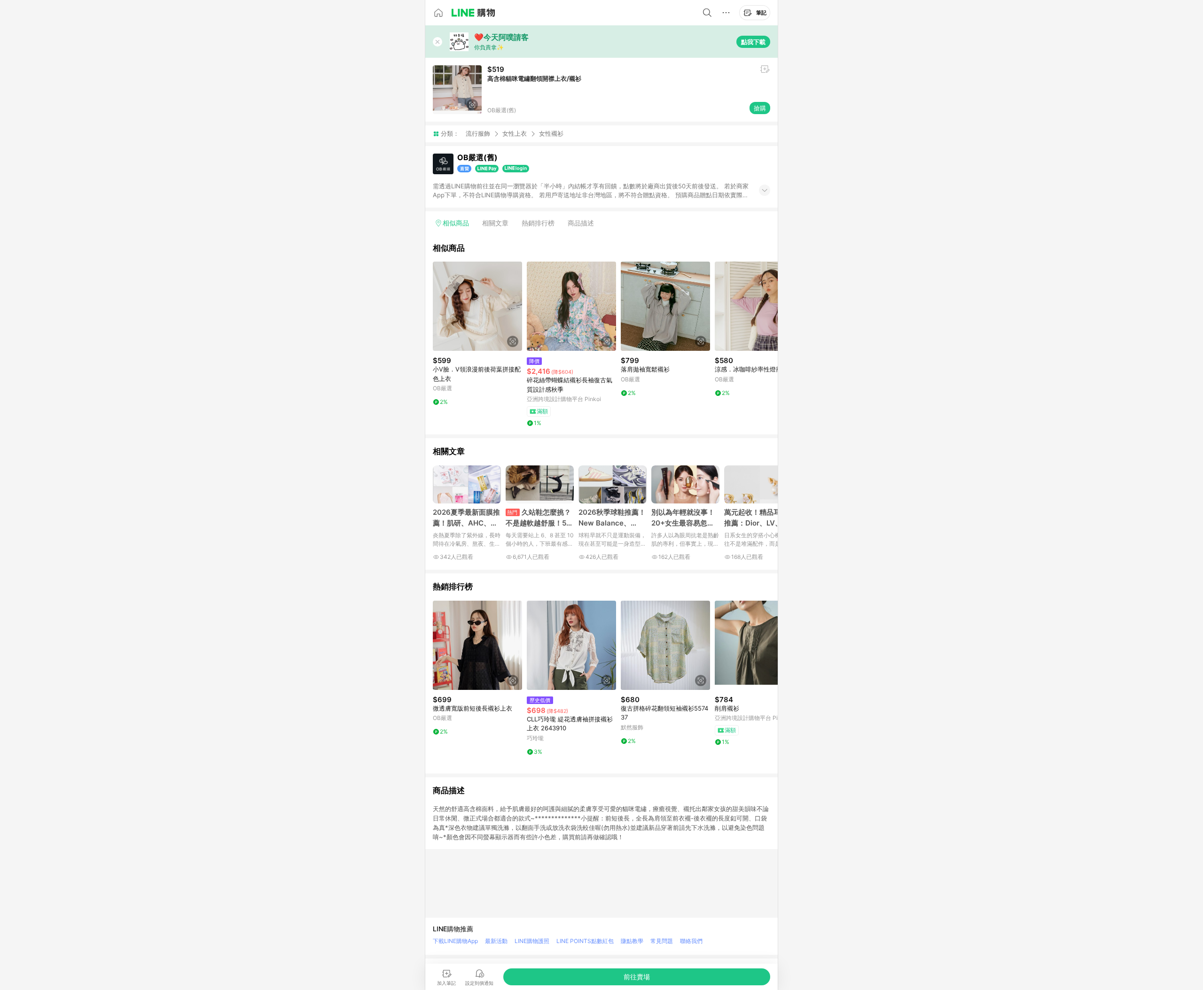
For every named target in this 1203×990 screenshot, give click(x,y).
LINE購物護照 (532, 940)
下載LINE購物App (455, 940)
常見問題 (661, 940)
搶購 (760, 108)
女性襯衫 (551, 133)
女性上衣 (514, 133)
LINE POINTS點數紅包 (585, 940)
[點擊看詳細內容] (477, 306)
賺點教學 (632, 940)
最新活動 (496, 940)
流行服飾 (478, 133)
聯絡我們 (691, 940)
